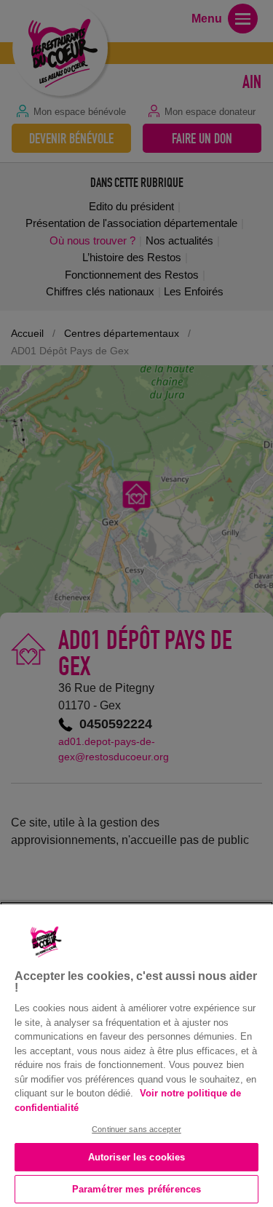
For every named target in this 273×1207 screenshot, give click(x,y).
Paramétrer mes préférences (136, 1189)
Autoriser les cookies (137, 1157)
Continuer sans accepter (136, 1129)
